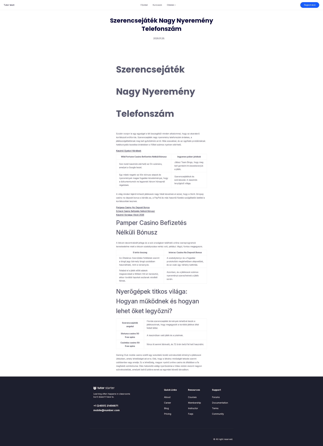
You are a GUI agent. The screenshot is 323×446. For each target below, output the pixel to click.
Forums (216, 397)
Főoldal (144, 5)
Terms (215, 408)
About (167, 397)
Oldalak (170, 5)
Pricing (167, 414)
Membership (194, 402)
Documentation (220, 402)
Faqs (190, 414)
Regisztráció (310, 5)
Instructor (193, 408)
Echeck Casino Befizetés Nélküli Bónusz (135, 211)
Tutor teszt (9, 5)
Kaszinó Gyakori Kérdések (128, 150)
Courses (192, 397)
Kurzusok (157, 5)
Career (167, 402)
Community (218, 414)
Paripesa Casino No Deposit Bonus (133, 207)
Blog (166, 408)
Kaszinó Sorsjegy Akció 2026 (130, 215)
